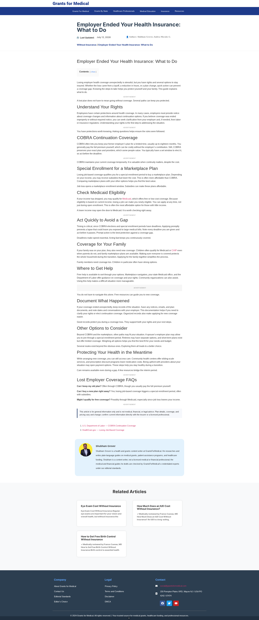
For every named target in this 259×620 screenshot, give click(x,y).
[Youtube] (176, 603)
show (93, 72)
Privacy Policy (111, 586)
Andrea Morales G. (162, 37)
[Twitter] (169, 603)
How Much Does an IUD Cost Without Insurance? (153, 507)
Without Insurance (86, 44)
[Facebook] (162, 603)
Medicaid (126, 199)
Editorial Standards (62, 596)
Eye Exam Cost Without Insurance (101, 506)
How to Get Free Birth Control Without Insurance (98, 538)
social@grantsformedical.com (173, 586)
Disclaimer (109, 596)
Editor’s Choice (61, 601)
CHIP (174, 250)
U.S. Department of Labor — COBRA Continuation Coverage (109, 426)
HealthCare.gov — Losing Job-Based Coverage (103, 430)
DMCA (108, 601)
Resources (179, 11)
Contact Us (59, 591)
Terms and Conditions (114, 591)
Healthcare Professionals (123, 11)
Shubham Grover (145, 37)
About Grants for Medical (65, 586)
